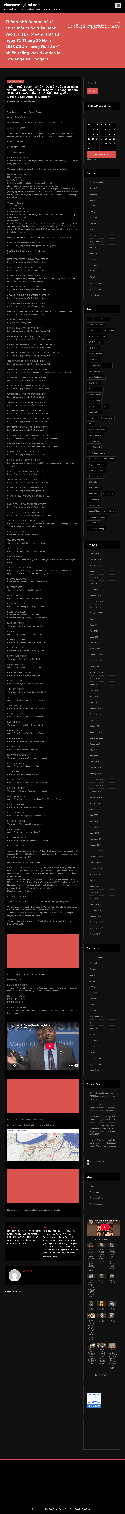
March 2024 (94, 637)
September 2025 (96, 566)
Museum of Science (96, 470)
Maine (91, 424)
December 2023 (96, 655)
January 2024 (95, 649)
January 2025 (95, 595)
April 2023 (94, 696)
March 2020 (94, 762)
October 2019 (95, 791)
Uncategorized (29, 101)
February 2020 (95, 768)
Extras (92, 206)
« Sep (89, 159)
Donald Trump (94, 400)
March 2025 (94, 583)
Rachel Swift (108, 494)
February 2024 (95, 643)
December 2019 (96, 779)
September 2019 (96, 797)
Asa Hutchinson (101, 319)
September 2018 (96, 869)
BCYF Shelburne (95, 342)
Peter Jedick (94, 494)
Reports (93, 247)
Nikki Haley (93, 482)
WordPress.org (96, 1204)
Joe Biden (92, 418)
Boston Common (95, 354)
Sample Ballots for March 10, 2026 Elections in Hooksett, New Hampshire (103, 1096)
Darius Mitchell (94, 371)
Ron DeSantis (94, 499)
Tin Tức (93, 271)
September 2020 (96, 738)
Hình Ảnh (93, 218)
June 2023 (94, 684)
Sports (92, 259)
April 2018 (94, 898)
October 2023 (95, 667)
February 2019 (95, 839)
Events (92, 200)
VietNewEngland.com (22, 5)
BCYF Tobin (93, 348)
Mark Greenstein (95, 435)
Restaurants (94, 253)
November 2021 (96, 720)
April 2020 (94, 756)
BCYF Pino (109, 330)
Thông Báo (94, 265)
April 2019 (94, 827)
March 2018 (94, 904)
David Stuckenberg (96, 377)
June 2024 (94, 625)
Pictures (93, 224)
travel (103, 517)
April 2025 (94, 577)
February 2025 (95, 589)
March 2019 (94, 833)
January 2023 (95, 708)
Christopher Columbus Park (100, 365)
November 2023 (96, 661)
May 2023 (94, 690)
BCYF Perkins (94, 330)
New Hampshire (95, 476)
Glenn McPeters (95, 412)
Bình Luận (94, 188)
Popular (93, 235)
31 (97, 148)
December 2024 (96, 601)
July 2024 (93, 619)
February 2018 (95, 910)
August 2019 (95, 803)
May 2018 (94, 892)
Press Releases (96, 241)
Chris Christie (94, 360)
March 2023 (94, 702)
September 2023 (96, 672)
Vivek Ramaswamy (96, 529)
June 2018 (94, 886)
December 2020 (96, 732)
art (90, 319)
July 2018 (93, 881)
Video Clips (94, 295)
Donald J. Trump (95, 389)
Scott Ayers (109, 511)
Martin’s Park (94, 441)
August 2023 (95, 678)
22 (89, 144)
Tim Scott (92, 517)
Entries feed (94, 1192)
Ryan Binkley (94, 505)
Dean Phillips (94, 383)
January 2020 (95, 774)
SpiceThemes (87, 1509)
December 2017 (96, 922)
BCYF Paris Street (96, 325)
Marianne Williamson (97, 430)
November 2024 (96, 607)
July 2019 (93, 809)
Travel (92, 277)
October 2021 (95, 726)
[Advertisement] (43, 951)
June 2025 (94, 571)
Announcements (96, 182)
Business (93, 194)
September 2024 (96, 613)
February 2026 (95, 560)
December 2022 (96, 714)
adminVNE (14, 101)
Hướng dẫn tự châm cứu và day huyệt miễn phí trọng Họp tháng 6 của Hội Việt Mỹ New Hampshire (103, 1143)
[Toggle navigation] (118, 5)
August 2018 (95, 875)
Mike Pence (93, 459)
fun (105, 406)
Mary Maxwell (94, 447)
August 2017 (95, 934)
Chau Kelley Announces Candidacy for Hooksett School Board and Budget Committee (102, 1108)
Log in (92, 1186)
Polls (92, 230)
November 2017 (96, 928)
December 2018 (96, 851)
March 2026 (94, 554)
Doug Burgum (94, 406)
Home (117, 22)
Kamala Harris (107, 418)
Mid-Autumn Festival (97, 453)
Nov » (95, 159)
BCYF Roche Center (97, 336)
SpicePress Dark (72, 1509)
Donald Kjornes (95, 395)
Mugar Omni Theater (97, 464)
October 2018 (95, 863)
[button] (105, 1239)
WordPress (53, 1509)
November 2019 (96, 785)
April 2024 (94, 631)
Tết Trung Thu (94, 523)
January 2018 (95, 916)
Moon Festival (108, 459)
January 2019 (95, 845)
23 (93, 144)
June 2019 (94, 815)
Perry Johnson (94, 488)
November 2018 (96, 857)
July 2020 (93, 750)
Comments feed (96, 1198)
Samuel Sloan (94, 511)
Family (92, 212)
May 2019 (94, 821)
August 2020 (95, 744)
